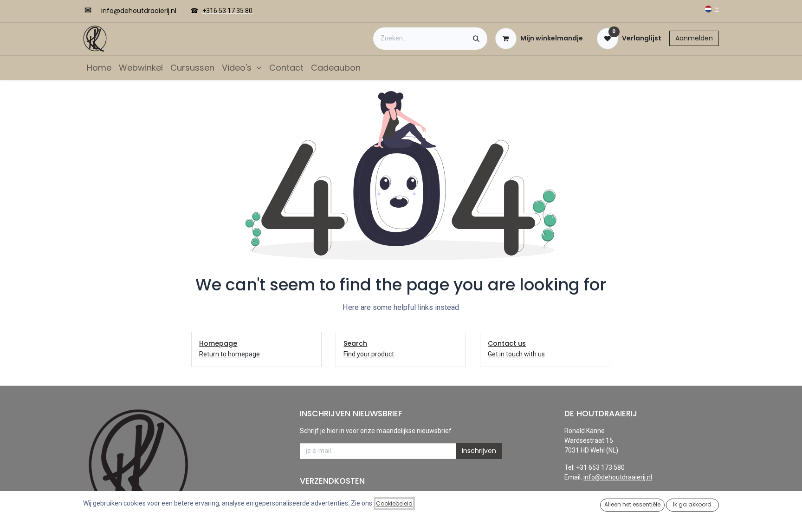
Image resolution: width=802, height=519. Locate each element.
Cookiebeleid (394, 503)
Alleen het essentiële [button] (632, 504)
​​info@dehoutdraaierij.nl (138, 10)
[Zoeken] (476, 38)
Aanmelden (694, 38)
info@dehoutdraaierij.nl (617, 477)
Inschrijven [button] (479, 450)
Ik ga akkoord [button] (692, 504)
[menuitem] (99, 68)
